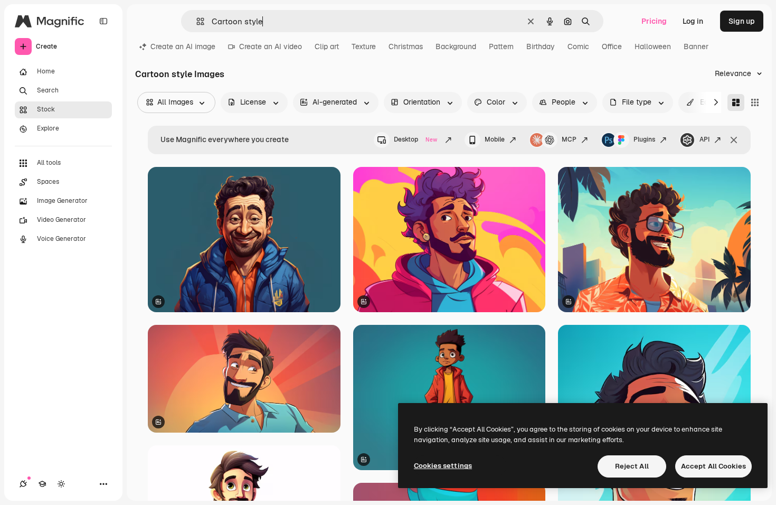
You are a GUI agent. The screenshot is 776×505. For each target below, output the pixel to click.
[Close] (734, 140)
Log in (693, 21)
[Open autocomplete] (196, 21)
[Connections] (23, 483)
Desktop (415, 139)
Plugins (644, 139)
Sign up (741, 21)
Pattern (501, 46)
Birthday (540, 46)
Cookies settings (443, 465)
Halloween (653, 46)
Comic (578, 46)
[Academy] (42, 483)
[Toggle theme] (61, 483)
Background (456, 46)
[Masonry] (735, 102)
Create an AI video (270, 46)
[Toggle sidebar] (103, 21)
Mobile (495, 139)
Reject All (632, 466)
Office (612, 46)
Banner (696, 46)
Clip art (327, 46)
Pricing (654, 21)
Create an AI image (182, 46)
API (704, 139)
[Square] (754, 102)
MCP (569, 139)
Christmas (406, 46)
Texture (364, 46)
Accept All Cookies (713, 466)
